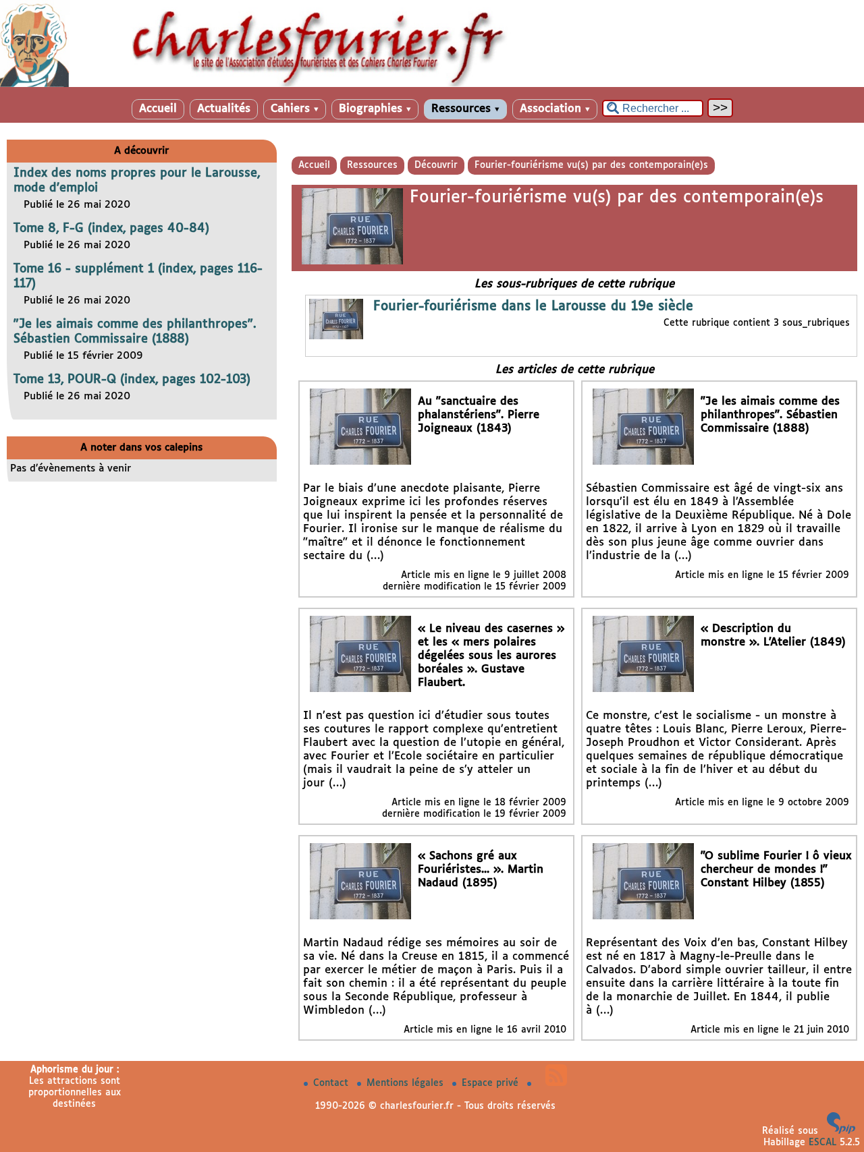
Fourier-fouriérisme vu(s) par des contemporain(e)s (591, 165)
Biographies (375, 109)
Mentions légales (407, 1083)
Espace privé (492, 1083)
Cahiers (295, 109)
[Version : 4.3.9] (841, 1131)
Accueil (158, 109)
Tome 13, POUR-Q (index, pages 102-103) (132, 380)
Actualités (223, 109)
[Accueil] (432, 84)
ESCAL (822, 1142)
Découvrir (436, 165)
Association (555, 109)
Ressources (465, 109)
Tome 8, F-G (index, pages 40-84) (111, 229)
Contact (332, 1083)
